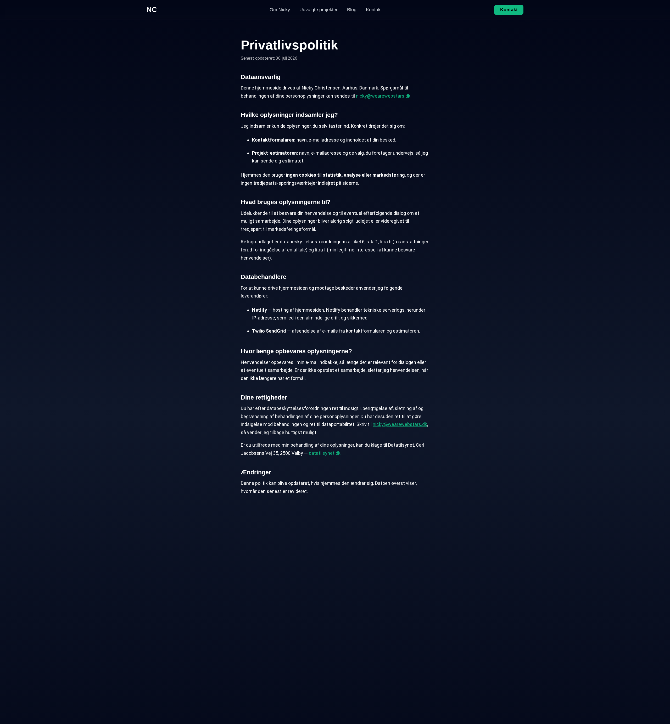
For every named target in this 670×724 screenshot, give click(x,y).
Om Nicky (280, 9)
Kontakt (374, 9)
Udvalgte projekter (318, 9)
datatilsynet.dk (324, 453)
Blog (351, 9)
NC (152, 10)
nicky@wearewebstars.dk (383, 96)
